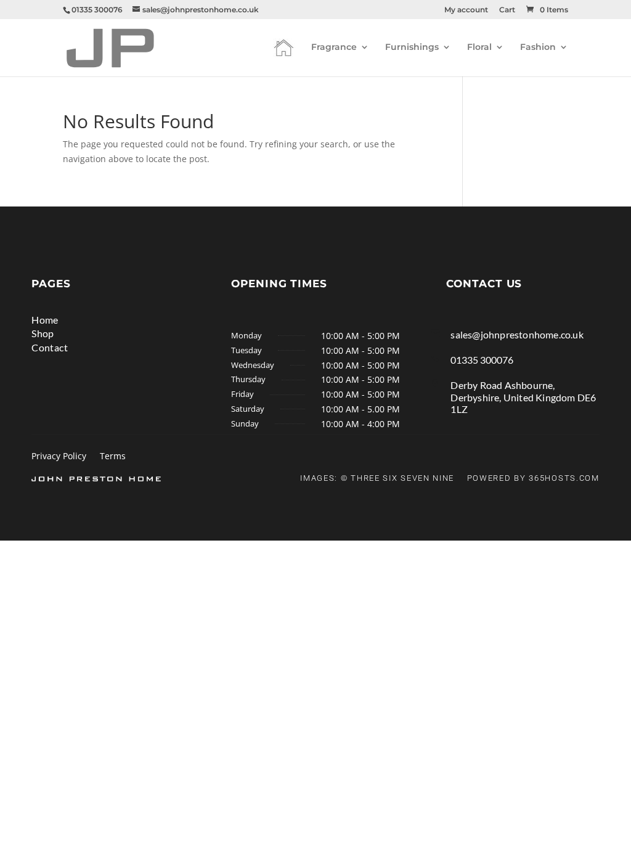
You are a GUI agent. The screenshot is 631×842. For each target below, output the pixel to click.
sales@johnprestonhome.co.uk (516, 334)
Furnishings (412, 47)
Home (45, 319)
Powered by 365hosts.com (533, 478)
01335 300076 (481, 360)
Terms (113, 457)
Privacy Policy (58, 457)
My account (466, 10)
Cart (507, 10)
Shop (42, 333)
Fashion (538, 47)
